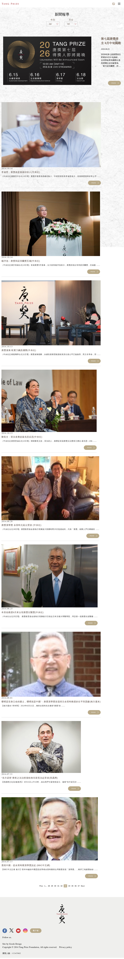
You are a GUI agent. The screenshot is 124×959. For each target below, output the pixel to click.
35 (72, 886)
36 (76, 886)
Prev (41, 886)
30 (55, 886)
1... (45, 886)
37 (79, 886)
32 (61, 886)
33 (65, 886)
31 (58, 886)
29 (52, 886)
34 (69, 886)
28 (49, 886)
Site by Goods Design (12, 943)
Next (83, 886)
